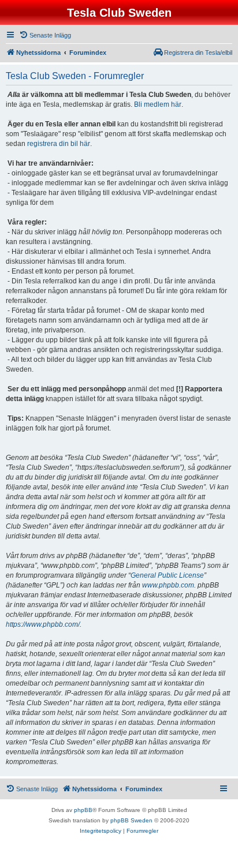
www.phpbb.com (168, 585)
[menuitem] (45, 35)
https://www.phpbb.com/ (43, 624)
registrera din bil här (58, 144)
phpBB (83, 810)
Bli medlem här (157, 104)
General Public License (167, 575)
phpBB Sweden (131, 820)
